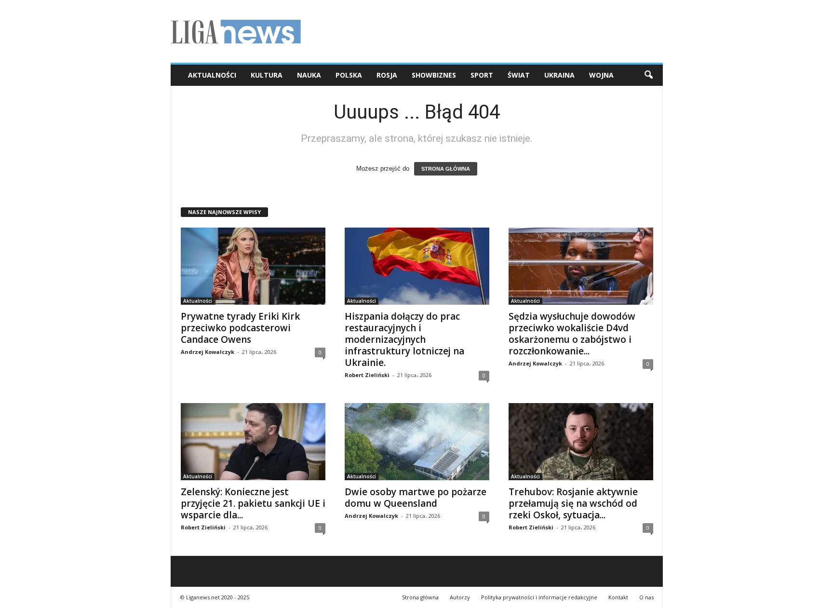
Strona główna (420, 597)
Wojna (601, 75)
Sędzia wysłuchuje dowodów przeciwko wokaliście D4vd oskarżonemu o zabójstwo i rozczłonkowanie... (572, 333)
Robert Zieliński (367, 374)
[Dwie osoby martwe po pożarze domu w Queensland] (417, 441)
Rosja (386, 75)
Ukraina (559, 75)
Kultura (266, 75)
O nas (646, 597)
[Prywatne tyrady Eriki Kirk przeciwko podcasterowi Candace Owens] (253, 266)
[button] (648, 75)
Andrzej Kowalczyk (207, 351)
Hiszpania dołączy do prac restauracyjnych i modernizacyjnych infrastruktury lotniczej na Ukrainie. (404, 339)
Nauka (309, 75)
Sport (481, 75)
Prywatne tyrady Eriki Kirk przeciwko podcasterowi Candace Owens (240, 328)
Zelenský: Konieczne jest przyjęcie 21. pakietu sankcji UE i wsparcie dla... (253, 503)
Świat (519, 75)
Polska (349, 75)
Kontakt (618, 597)
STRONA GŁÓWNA (445, 169)
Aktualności (212, 75)
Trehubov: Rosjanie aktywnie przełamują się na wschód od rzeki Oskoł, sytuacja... (573, 503)
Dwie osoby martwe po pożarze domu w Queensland (415, 498)
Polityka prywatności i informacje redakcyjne (539, 597)
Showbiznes (434, 75)
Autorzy (460, 597)
